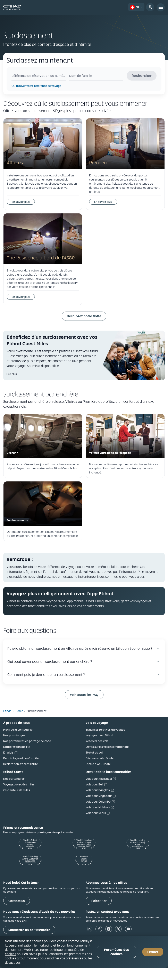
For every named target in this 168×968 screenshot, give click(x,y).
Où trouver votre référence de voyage (36, 86)
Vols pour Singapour (99, 796)
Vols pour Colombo (98, 801)
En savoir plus (21, 202)
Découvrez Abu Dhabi (100, 758)
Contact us (16, 901)
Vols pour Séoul (96, 813)
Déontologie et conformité (21, 758)
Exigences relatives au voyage (105, 729)
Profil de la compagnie (18, 729)
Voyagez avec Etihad (99, 735)
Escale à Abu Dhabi (98, 764)
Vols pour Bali (94, 784)
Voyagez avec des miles (19, 784)
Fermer (152, 952)
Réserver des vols (97, 741)
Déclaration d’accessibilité (20, 764)
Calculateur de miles (16, 790)
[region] (84, 952)
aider (140, 576)
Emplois (8, 752)
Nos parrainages (14, 735)
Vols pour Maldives (98, 807)
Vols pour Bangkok (98, 790)
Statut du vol (94, 752)
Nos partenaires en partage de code (27, 741)
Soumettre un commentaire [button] (29, 930)
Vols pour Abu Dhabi (99, 779)
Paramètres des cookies (116, 952)
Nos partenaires (14, 779)
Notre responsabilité (16, 747)
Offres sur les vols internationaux (107, 747)
